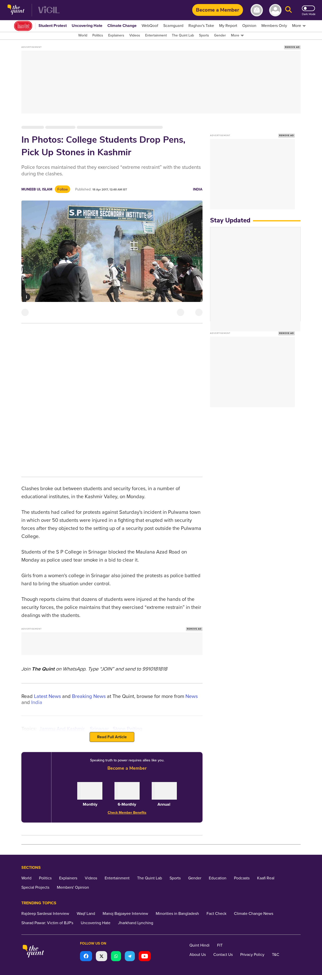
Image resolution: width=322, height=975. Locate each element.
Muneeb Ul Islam (36, 189)
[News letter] (257, 10)
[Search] (288, 10)
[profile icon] (275, 10)
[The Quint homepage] (16, 10)
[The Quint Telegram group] (130, 956)
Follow (62, 189)
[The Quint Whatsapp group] (116, 956)
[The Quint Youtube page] (145, 956)
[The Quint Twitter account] (101, 956)
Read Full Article (112, 736)
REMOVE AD (292, 47)
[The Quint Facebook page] (86, 956)
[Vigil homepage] (49, 10)
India (198, 189)
